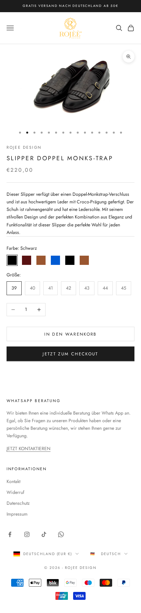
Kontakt (13, 481)
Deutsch (111, 553)
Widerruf (15, 492)
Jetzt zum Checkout (70, 354)
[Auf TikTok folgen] (44, 534)
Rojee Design (24, 147)
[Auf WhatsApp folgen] (61, 534)
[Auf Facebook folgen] (10, 534)
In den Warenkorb (70, 334)
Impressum (17, 514)
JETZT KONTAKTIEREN (28, 448)
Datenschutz (18, 503)
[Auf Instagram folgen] (27, 534)
